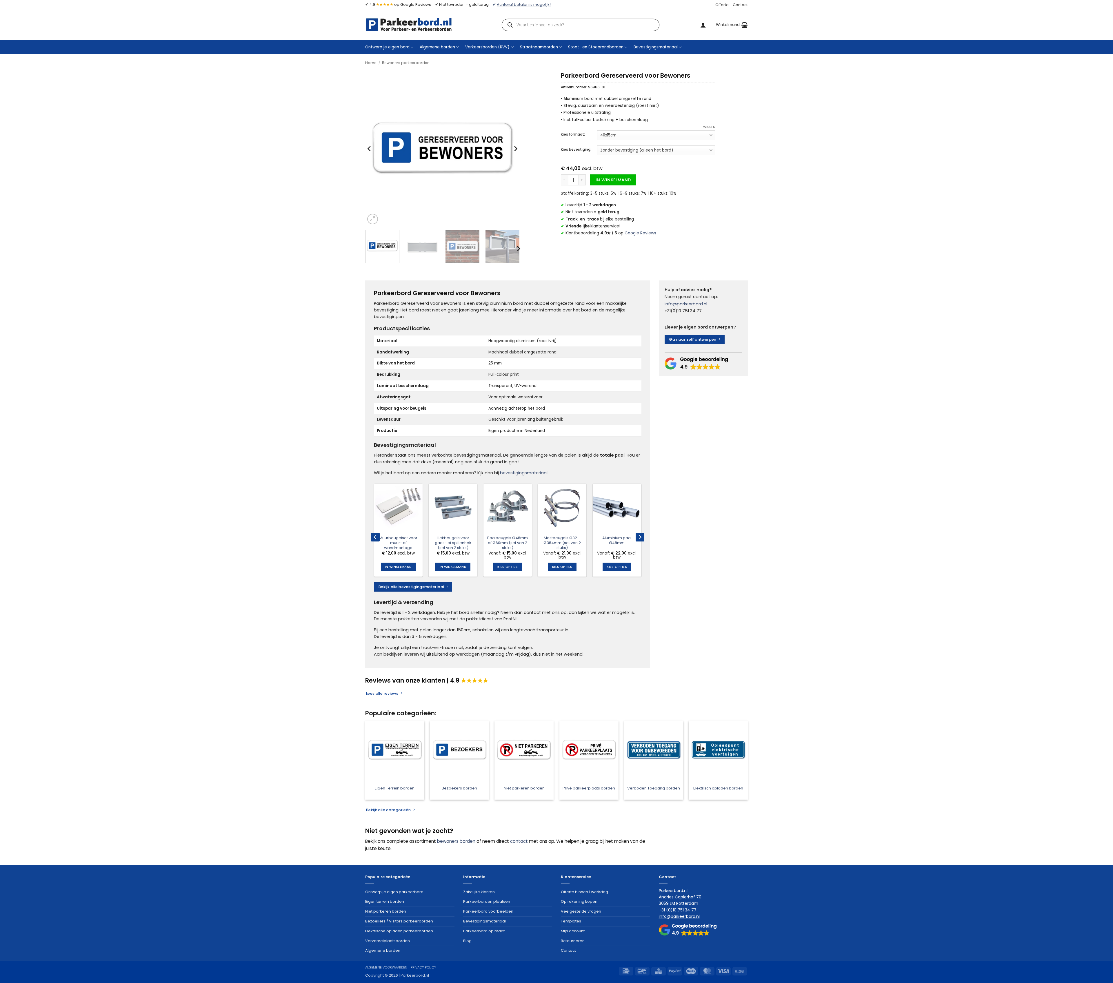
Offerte (722, 5)
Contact (740, 5)
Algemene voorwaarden (386, 967)
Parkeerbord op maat (484, 931)
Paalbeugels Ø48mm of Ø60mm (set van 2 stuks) (507, 543)
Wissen (709, 127)
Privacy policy (423, 967)
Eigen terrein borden (384, 901)
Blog (467, 941)
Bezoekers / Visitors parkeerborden (399, 921)
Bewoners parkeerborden (406, 62)
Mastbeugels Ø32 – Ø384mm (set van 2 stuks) (562, 543)
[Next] (515, 148)
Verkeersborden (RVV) (487, 47)
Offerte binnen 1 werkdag (584, 892)
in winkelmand (613, 180)
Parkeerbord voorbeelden (488, 911)
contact (519, 841)
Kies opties (507, 566)
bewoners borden (456, 841)
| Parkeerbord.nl (414, 975)
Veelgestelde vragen (581, 911)
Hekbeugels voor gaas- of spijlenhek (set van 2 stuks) (453, 543)
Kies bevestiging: (576, 149)
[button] (732, 25)
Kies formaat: (573, 134)
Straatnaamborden (539, 47)
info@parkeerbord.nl (686, 304)
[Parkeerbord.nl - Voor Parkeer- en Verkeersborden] (408, 24)
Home (371, 62)
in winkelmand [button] (398, 566)
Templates (571, 921)
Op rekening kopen (579, 901)
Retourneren (573, 941)
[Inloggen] (703, 25)
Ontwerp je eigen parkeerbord (394, 892)
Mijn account (573, 931)
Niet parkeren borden (385, 911)
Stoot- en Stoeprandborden (595, 47)
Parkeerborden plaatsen (486, 901)
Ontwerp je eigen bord (387, 47)
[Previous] (369, 148)
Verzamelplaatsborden (387, 941)
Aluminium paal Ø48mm (617, 541)
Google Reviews (640, 233)
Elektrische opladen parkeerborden (399, 931)
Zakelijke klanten (479, 892)
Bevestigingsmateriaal (656, 47)
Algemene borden (437, 47)
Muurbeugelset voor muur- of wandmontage (398, 543)
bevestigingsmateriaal (524, 473)
